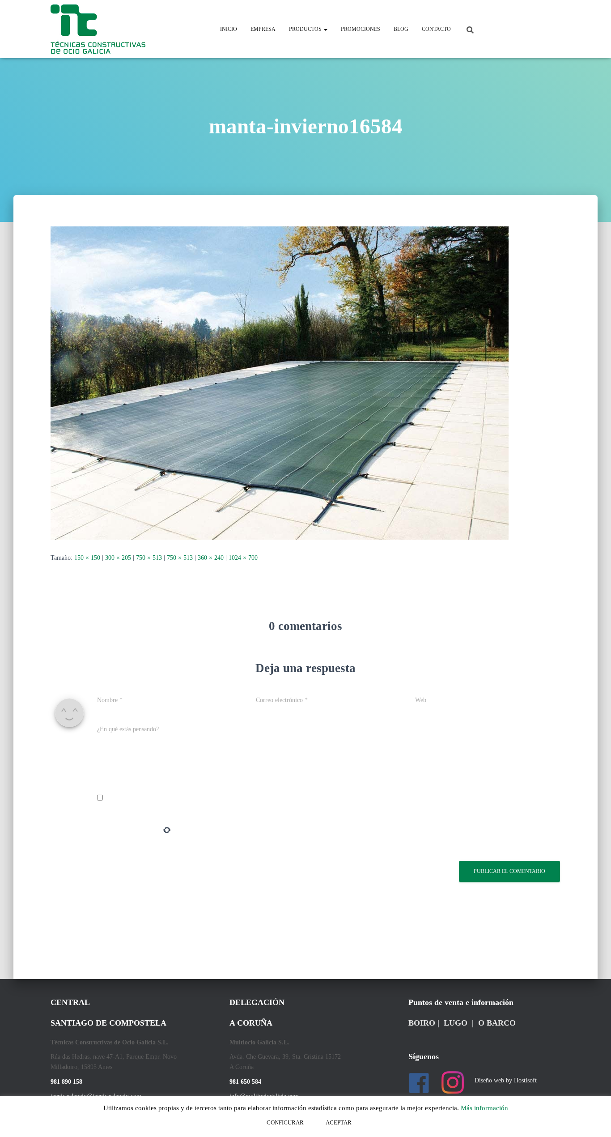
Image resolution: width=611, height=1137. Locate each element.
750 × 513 (149, 557)
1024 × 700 (243, 557)
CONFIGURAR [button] (285, 1122)
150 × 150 (87, 557)
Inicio (228, 29)
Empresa (263, 29)
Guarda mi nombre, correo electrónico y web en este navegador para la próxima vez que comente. (233, 798)
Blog (401, 29)
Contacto (436, 29)
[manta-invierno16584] (280, 382)
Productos (306, 29)
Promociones (360, 29)
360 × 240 (211, 557)
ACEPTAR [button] (339, 1122)
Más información (484, 1107)
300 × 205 (118, 557)
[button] (325, 29)
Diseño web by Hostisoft (506, 1080)
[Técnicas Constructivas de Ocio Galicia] (98, 29)
